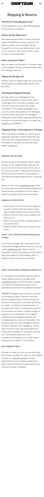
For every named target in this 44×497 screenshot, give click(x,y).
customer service (19, 358)
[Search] (40, 3)
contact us (6, 123)
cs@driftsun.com (27, 185)
